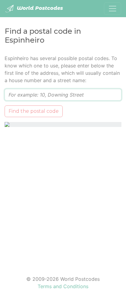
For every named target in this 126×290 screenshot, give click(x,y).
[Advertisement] (63, 197)
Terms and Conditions (63, 286)
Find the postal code (34, 111)
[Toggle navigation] (112, 8)
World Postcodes (39, 8)
